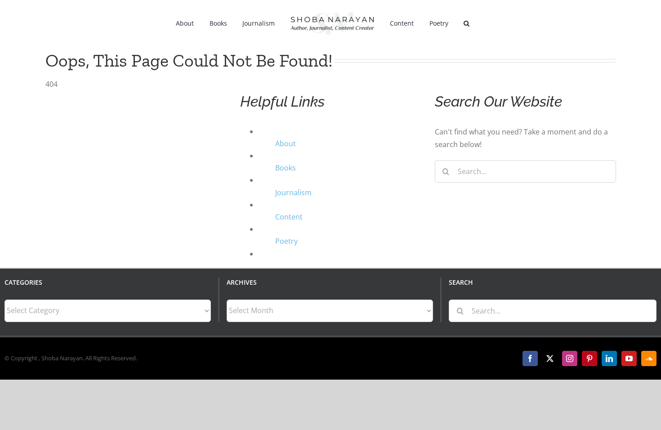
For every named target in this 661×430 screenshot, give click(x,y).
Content (289, 217)
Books (285, 168)
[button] (456, 22)
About (285, 143)
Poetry (286, 241)
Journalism (293, 192)
